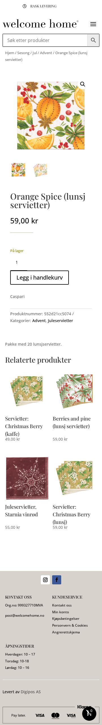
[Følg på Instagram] (45, 579)
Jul (35, 52)
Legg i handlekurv (39, 277)
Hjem (9, 52)
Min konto (60, 612)
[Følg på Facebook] (56, 579)
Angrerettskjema (66, 632)
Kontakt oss (62, 605)
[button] (83, 84)
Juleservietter (60, 320)
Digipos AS (31, 691)
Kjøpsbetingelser (65, 618)
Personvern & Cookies (70, 625)
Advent (46, 52)
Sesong (23, 52)
